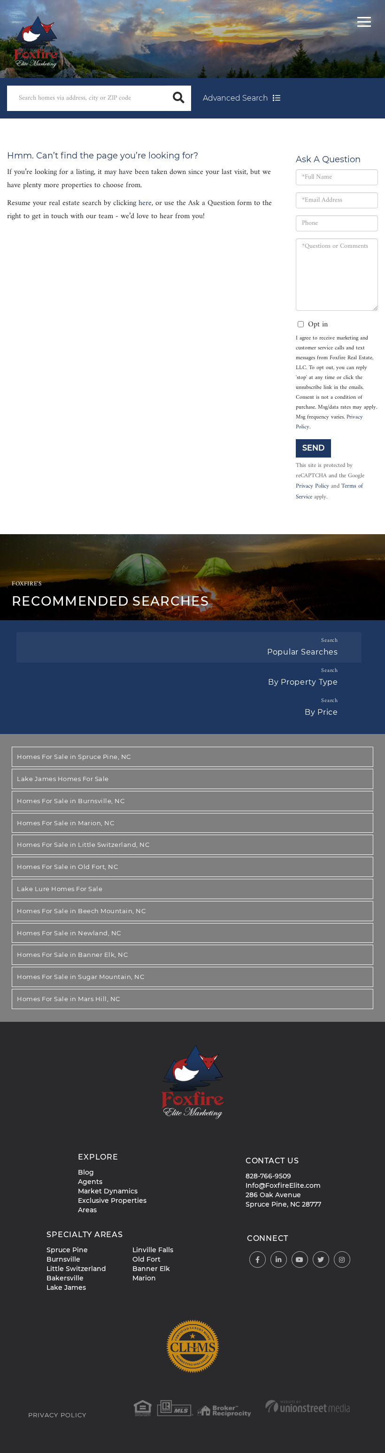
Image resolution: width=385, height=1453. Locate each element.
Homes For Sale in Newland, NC (69, 933)
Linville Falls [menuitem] (152, 1250)
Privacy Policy (312, 486)
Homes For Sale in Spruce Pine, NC (74, 756)
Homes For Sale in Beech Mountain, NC (81, 911)
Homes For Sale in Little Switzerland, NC (83, 844)
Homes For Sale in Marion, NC (65, 823)
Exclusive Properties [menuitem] (112, 1200)
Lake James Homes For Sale (63, 778)
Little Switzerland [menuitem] (76, 1268)
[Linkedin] (278, 1260)
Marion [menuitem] (144, 1278)
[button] (178, 98)
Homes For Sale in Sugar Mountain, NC (80, 976)
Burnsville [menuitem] (63, 1259)
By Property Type (303, 682)
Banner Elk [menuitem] (151, 1268)
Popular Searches (302, 652)
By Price (321, 712)
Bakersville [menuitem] (65, 1278)
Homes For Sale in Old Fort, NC (67, 866)
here (145, 203)
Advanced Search (235, 98)
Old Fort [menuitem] (146, 1259)
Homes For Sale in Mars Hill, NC (68, 999)
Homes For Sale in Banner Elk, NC (72, 954)
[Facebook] (257, 1260)
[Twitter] (321, 1260)
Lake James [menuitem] (66, 1287)
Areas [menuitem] (87, 1210)
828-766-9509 (268, 1176)
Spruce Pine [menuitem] (67, 1250)
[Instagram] (342, 1260)
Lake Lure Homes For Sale (59, 888)
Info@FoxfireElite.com (283, 1185)
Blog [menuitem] (86, 1172)
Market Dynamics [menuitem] (108, 1191)
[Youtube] (300, 1260)
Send (313, 447)
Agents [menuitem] (90, 1181)
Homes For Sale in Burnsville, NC (70, 801)
